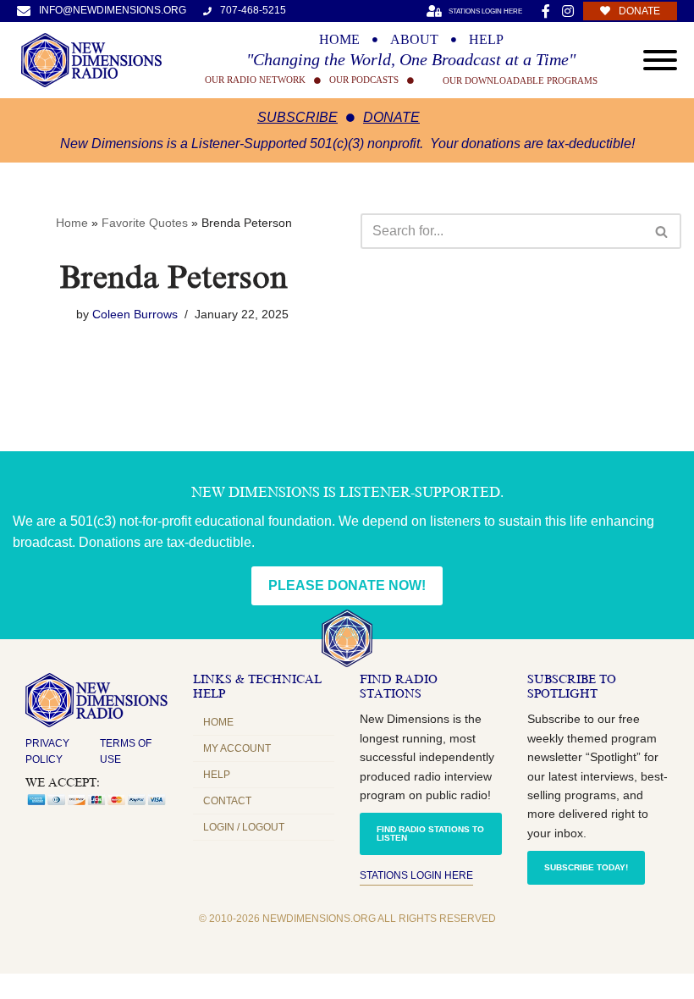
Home (72, 222)
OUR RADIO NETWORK (255, 80)
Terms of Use (125, 751)
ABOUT (414, 40)
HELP (486, 40)
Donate (391, 117)
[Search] (662, 231)
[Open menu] (660, 60)
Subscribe (297, 117)
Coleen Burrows (135, 314)
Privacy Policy (47, 751)
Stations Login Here (416, 875)
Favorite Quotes (145, 222)
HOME (339, 40)
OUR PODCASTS (364, 80)
